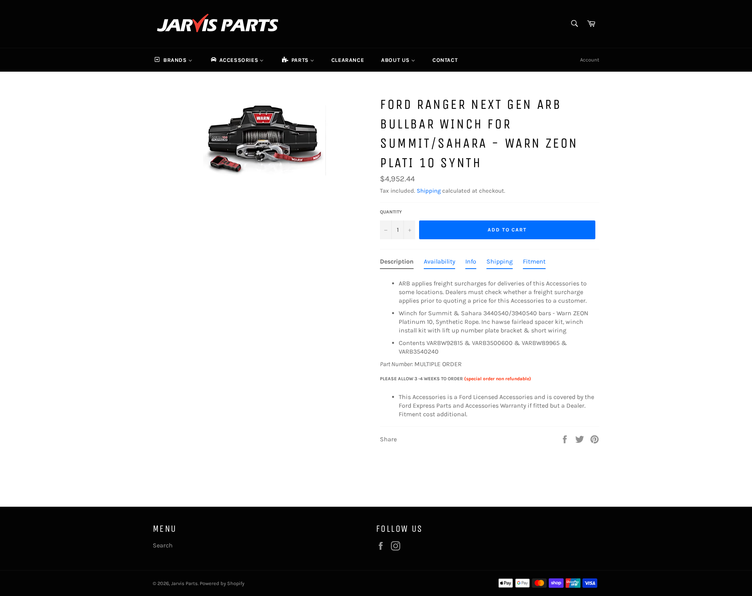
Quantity (391, 212)
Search (163, 545)
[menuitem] (173, 60)
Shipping (429, 190)
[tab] (397, 263)
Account (589, 60)
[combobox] (574, 24)
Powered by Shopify (222, 583)
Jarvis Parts (184, 583)
